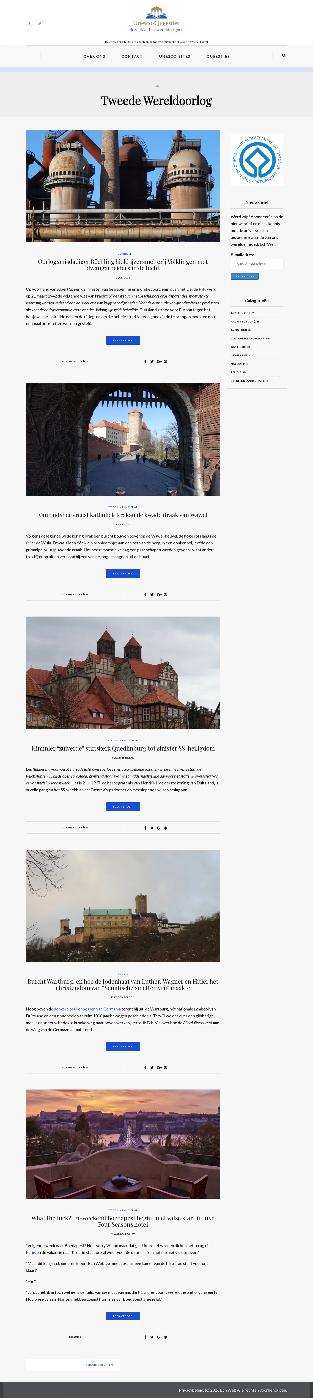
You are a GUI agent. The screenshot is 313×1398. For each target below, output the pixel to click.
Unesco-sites (174, 56)
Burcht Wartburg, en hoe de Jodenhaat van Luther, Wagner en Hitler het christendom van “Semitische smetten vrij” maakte (123, 984)
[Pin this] (165, 361)
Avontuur (239, 330)
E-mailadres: (242, 254)
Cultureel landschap (247, 338)
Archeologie (241, 313)
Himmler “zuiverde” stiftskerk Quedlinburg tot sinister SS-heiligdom (123, 748)
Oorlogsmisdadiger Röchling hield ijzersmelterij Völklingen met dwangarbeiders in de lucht (123, 264)
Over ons (94, 56)
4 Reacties (74, 1336)
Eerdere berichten (99, 1364)
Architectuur (242, 321)
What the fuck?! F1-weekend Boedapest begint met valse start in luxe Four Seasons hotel (122, 1221)
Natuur (237, 364)
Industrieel (123, 253)
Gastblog (238, 347)
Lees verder (123, 340)
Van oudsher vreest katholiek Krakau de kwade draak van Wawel (123, 515)
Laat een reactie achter (74, 361)
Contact (132, 56)
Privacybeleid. (191, 1390)
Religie (123, 973)
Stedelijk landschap (123, 507)
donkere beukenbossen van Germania (87, 1008)
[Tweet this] (152, 361)
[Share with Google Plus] (159, 361)
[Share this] (145, 361)
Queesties (218, 56)
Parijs (31, 1252)
